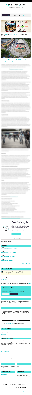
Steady (24, 15)
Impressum (24, 391)
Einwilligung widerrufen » (5, 351)
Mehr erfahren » (6, 293)
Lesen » (29, 283)
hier (11, 277)
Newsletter (3, 376)
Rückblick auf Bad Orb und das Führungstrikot (8, 252)
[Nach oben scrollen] (31, 394)
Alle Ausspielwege (4, 374)
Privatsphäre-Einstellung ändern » (7, 346)
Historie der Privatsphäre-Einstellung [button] (9, 387)
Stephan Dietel (12, 61)
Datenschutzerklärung (9, 323)
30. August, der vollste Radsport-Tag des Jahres (9, 248)
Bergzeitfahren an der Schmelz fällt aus (7, 260)
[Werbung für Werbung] (5, 279)
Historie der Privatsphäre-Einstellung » (8, 349)
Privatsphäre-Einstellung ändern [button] (18, 384)
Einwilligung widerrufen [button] (23, 387)
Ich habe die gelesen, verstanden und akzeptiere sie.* (13, 323)
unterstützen (8, 15)
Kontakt (28, 391)
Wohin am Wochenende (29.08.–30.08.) (8, 256)
